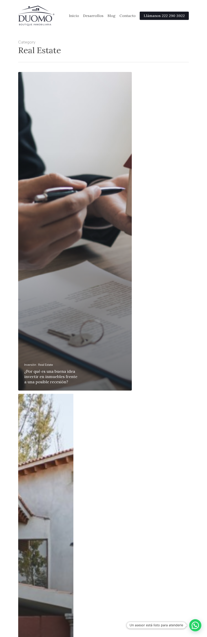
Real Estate (45, 365)
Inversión (30, 365)
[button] (195, 625)
